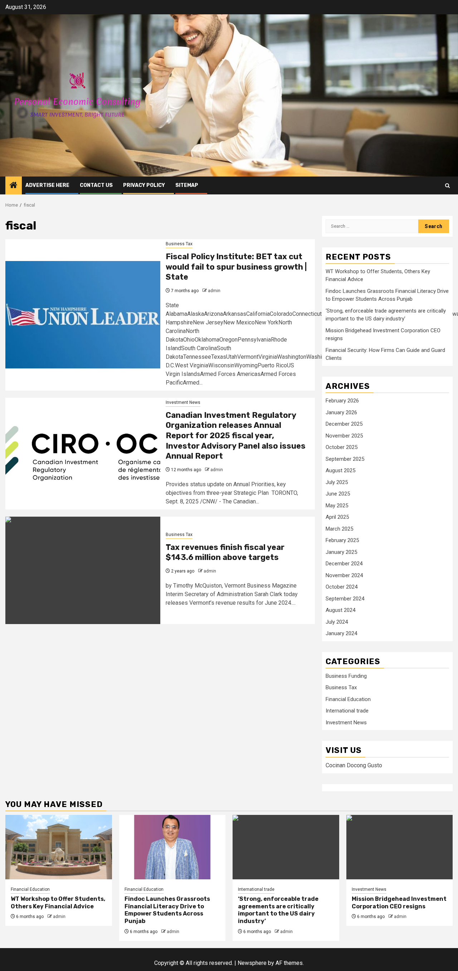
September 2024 (345, 598)
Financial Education (348, 699)
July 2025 (337, 482)
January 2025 (341, 552)
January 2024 (341, 633)
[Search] (447, 186)
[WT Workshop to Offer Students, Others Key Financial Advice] (58, 847)
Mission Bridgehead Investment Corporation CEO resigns (399, 902)
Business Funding (346, 676)
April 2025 (337, 517)
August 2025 (340, 470)
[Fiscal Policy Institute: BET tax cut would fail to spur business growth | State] (82, 314)
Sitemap (186, 185)
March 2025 (339, 529)
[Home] (14, 186)
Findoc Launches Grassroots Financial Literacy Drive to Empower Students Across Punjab (167, 909)
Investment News (183, 402)
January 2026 (341, 412)
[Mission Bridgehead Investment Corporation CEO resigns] (399, 847)
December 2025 (344, 424)
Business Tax (179, 243)
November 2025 (344, 436)
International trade (347, 710)
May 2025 (337, 505)
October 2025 (341, 447)
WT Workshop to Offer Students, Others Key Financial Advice (58, 902)
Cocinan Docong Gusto (354, 765)
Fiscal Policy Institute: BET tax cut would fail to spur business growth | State (236, 267)
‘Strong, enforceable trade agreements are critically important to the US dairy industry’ (278, 909)
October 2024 (341, 587)
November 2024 (344, 575)
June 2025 (338, 494)
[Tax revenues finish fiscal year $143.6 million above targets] (82, 570)
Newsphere (252, 963)
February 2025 (342, 540)
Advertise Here (47, 185)
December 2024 (344, 563)
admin (214, 290)
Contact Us (96, 185)
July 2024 (337, 622)
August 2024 (340, 610)
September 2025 (345, 459)
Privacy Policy (144, 185)
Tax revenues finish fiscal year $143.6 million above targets (225, 552)
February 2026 (342, 400)
